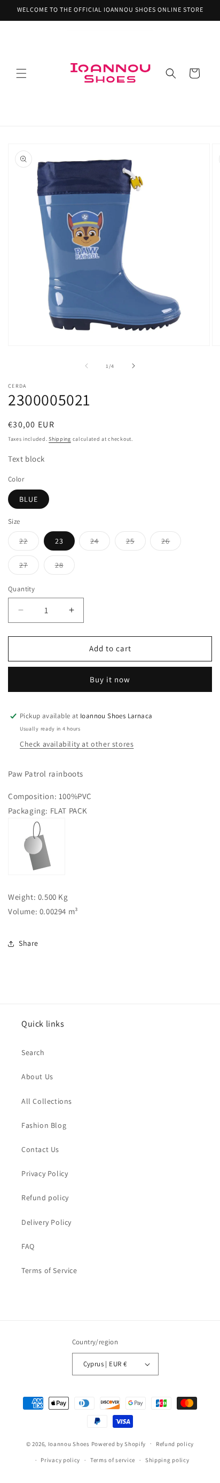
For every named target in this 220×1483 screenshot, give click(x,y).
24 (100, 543)
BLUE (28, 499)
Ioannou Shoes (69, 1443)
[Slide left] (86, 366)
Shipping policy (167, 1460)
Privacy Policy (44, 1173)
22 (29, 543)
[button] (21, 73)
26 (171, 543)
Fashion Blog (43, 1125)
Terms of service (112, 1460)
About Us (37, 1076)
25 (136, 543)
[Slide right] (133, 366)
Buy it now (110, 679)
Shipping (60, 438)
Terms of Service (49, 1270)
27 (29, 567)
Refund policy (45, 1197)
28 (65, 567)
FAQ (28, 1246)
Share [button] (28, 943)
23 (59, 541)
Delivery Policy (46, 1222)
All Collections (46, 1101)
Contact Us (40, 1149)
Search (33, 1052)
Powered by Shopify (118, 1443)
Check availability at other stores (76, 744)
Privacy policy (60, 1460)
